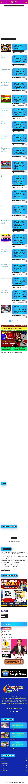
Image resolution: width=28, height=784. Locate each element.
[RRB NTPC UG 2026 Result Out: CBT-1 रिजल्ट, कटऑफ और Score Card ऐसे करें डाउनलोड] (5, 735)
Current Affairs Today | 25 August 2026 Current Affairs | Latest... (19, 725)
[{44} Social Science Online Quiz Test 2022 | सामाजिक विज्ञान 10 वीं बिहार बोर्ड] (6, 281)
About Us (18, 778)
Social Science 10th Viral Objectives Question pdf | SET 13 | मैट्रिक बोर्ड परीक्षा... (20, 85)
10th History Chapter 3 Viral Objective (18, 46)
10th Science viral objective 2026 (17, 5)
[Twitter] (14, 711)
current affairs (4, 761)
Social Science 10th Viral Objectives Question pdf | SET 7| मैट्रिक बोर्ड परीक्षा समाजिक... (20, 165)
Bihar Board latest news (6, 765)
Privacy (14, 779)
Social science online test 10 (18, 50)
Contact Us (12, 778)
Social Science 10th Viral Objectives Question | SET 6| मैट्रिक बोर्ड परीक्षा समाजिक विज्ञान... (20, 180)
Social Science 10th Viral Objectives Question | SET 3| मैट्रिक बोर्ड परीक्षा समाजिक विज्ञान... (20, 224)
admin (13, 52)
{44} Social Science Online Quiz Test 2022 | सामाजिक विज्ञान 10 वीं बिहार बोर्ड (20, 281)
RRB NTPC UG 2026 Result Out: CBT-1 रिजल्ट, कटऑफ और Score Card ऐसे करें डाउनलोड (14, 557)
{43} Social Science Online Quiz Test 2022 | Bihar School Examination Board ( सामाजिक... (20, 295)
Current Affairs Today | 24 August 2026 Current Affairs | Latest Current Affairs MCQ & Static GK (13, 561)
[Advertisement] (14, 22)
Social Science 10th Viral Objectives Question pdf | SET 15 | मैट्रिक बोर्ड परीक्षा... (20, 59)
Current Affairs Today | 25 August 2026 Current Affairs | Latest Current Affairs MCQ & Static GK (13, 553)
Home (2, 41)
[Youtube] (17, 711)
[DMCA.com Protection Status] (14, 616)
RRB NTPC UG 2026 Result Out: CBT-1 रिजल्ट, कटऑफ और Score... (19, 735)
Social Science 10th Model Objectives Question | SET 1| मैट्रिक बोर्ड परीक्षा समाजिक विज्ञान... (20, 254)
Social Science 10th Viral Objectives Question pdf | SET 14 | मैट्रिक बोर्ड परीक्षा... (20, 72)
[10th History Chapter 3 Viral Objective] (6, 48)
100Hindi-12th (7, 5)
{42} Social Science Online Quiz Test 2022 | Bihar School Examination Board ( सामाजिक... (20, 309)
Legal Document (5, 778)
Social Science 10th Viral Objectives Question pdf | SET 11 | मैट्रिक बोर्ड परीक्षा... (20, 112)
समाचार (2, 758)
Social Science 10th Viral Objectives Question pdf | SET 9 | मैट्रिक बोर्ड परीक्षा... (20, 138)
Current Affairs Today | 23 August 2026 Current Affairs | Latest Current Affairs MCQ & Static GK (13, 565)
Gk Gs (2, 768)
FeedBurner (17, 541)
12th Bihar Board (4, 770)
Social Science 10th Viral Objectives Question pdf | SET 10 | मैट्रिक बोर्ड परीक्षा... (20, 125)
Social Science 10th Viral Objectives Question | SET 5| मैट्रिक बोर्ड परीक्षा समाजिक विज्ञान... (20, 195)
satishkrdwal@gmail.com (16, 708)
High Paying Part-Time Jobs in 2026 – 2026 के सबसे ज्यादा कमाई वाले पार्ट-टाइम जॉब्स (13, 570)
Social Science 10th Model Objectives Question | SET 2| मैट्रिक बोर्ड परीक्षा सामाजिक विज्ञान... (20, 239)
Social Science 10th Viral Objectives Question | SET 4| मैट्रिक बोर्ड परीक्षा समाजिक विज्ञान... (20, 209)
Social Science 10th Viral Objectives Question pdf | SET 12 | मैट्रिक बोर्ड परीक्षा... (20, 98)
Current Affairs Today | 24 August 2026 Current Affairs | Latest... (19, 744)
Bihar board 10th (4, 763)
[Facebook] (11, 711)
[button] (25, 2)
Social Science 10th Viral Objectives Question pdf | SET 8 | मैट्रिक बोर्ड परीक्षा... (20, 151)
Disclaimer (24, 778)
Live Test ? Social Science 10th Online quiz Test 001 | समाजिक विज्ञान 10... (20, 267)
